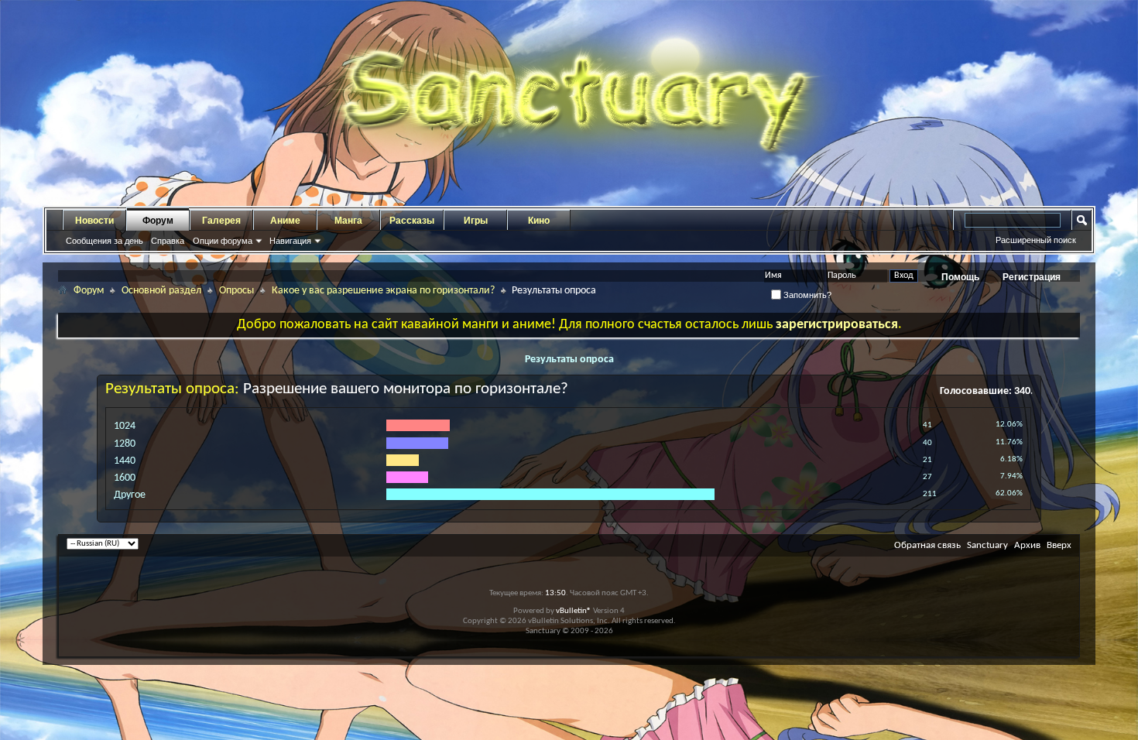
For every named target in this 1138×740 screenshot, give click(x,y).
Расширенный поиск (1036, 240)
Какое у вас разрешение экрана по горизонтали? (383, 290)
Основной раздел (161, 290)
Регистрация (1032, 277)
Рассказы (411, 220)
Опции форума (222, 240)
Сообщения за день (104, 240)
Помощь (960, 277)
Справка (167, 240)
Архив (1027, 545)
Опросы (236, 290)
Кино (539, 220)
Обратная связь (927, 545)
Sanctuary (987, 545)
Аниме (285, 220)
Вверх (1059, 545)
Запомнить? (806, 295)
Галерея (221, 220)
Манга (348, 220)
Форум (157, 220)
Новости (94, 220)
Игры (476, 220)
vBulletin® (573, 611)
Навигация (290, 240)
